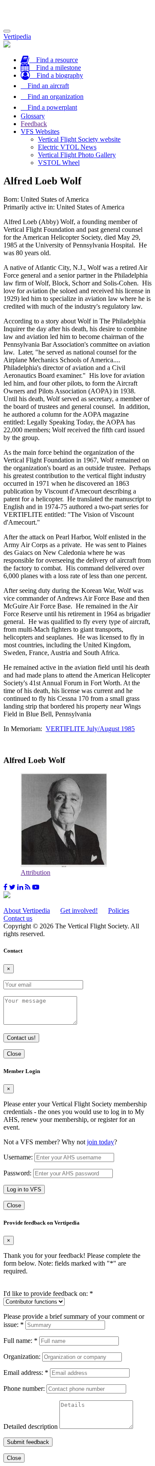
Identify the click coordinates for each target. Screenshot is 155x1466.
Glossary (33, 116)
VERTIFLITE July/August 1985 (90, 728)
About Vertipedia (26, 910)
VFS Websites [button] (40, 131)
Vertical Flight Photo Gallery (77, 154)
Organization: (21, 1356)
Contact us (17, 918)
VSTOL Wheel (59, 162)
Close (14, 1054)
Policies (118, 910)
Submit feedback (28, 1442)
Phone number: (24, 1388)
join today (100, 1142)
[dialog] (77, 1139)
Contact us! (21, 1038)
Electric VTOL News (67, 147)
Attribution (35, 872)
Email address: (25, 1372)
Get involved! (79, 910)
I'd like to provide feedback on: (48, 1293)
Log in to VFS (24, 1189)
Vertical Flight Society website (79, 139)
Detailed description (30, 1426)
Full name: (20, 1340)
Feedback (34, 123)
